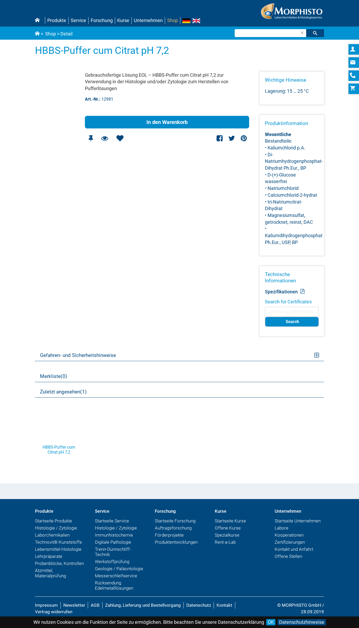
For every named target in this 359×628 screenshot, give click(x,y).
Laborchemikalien (52, 535)
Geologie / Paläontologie (119, 568)
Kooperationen (289, 535)
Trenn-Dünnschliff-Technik (113, 552)
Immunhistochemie (114, 535)
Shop (172, 20)
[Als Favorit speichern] (120, 138)
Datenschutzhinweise (301, 622)
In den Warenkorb (167, 122)
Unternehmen (148, 20)
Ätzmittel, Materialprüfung (50, 573)
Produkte (56, 20)
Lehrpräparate (48, 556)
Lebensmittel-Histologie (58, 549)
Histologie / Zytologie (56, 528)
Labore (281, 528)
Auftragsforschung (173, 528)
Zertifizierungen (290, 542)
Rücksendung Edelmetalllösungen (114, 585)
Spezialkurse (227, 535)
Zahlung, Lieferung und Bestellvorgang (143, 605)
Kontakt (224, 605)
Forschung (102, 20)
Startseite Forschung (175, 520)
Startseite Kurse (230, 520)
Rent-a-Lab (225, 542)
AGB (95, 605)
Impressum (46, 605)
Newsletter (74, 605)
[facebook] (219, 138)
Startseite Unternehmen (298, 520)
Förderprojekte (169, 535)
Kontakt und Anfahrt (294, 549)
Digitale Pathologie (113, 542)
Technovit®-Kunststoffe (58, 542)
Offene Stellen (288, 556)
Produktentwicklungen (176, 542)
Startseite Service (112, 520)
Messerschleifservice (116, 575)
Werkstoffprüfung (112, 561)
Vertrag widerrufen (53, 611)
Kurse (123, 20)
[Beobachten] (105, 138)
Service (78, 20)
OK (271, 622)
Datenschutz (198, 605)
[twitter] (231, 138)
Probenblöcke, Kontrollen (59, 563)
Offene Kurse (228, 528)
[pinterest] (243, 138)
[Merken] (90, 138)
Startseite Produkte (53, 520)
